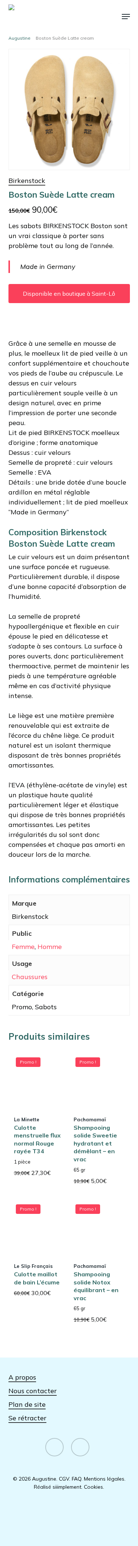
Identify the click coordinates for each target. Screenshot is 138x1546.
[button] (126, 16)
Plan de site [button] (27, 1404)
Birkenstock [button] (26, 180)
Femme (23, 946)
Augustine (19, 38)
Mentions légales (104, 1478)
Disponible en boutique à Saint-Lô (69, 293)
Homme (50, 946)
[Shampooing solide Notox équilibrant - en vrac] (97, 1226)
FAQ (76, 1478)
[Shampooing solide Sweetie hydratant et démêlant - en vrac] (97, 1079)
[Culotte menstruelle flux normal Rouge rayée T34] (37, 1079)
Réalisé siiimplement (57, 1487)
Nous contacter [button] (32, 1391)
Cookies (93, 1487)
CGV (64, 1478)
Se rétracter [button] (27, 1418)
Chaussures (29, 976)
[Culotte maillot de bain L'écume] (37, 1226)
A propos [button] (22, 1377)
